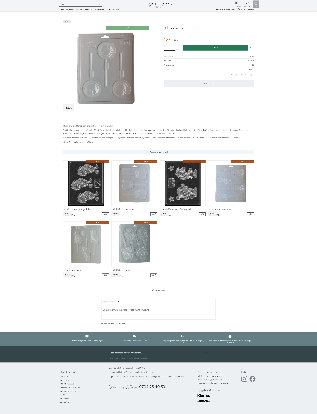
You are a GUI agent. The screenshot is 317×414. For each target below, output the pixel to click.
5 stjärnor (113, 301)
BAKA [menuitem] (61, 9)
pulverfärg (124, 130)
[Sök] (99, 4)
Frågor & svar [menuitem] (223, 9)
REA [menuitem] (117, 9)
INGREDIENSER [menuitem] (72, 9)
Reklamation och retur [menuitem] (69, 387)
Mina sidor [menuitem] (237, 6)
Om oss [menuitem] (62, 394)
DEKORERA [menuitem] (85, 9)
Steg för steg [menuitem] (238, 9)
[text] (168, 40)
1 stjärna (104, 301)
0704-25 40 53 (152, 387)
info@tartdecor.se (214, 379)
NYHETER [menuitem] (110, 9)
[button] (247, 4)
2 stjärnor (106, 301)
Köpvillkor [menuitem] (64, 380)
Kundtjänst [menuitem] (64, 376)
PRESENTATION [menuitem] (97, 9)
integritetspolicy (142, 358)
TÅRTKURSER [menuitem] (252, 9)
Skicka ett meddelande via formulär (213, 383)
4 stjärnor (110, 301)
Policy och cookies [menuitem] (67, 391)
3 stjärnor (108, 301)
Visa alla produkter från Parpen (241, 74)
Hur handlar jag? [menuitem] (66, 383)
